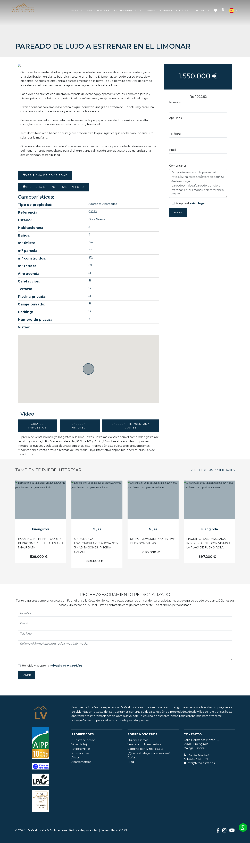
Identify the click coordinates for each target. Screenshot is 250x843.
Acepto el (190, 203)
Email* (173, 149)
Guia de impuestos (37, 425)
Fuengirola (40, 529)
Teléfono (175, 133)
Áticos (75, 757)
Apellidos (175, 118)
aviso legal (197, 203)
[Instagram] (224, 830)
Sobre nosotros (174, 10)
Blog (131, 762)
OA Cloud (125, 830)
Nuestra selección (83, 740)
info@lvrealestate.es (201, 763)
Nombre (175, 102)
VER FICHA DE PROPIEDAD (46, 175)
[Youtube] (232, 830)
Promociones (98, 10)
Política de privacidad (83, 830)
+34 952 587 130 (198, 755)
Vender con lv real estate (145, 744)
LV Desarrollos (127, 10)
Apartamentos (81, 762)
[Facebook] (218, 830)
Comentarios (177, 165)
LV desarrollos (80, 748)
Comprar (75, 10)
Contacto (201, 10)
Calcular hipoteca (80, 425)
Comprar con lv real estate (145, 748)
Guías (131, 757)
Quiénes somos (138, 740)
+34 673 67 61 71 (197, 759)
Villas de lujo (79, 744)
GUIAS (150, 10)
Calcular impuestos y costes (131, 425)
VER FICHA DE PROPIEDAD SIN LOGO (54, 187)
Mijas (97, 529)
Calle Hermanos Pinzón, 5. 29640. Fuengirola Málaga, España (201, 744)
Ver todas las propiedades (213, 470)
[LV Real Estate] (23, 8)
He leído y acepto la (52, 665)
